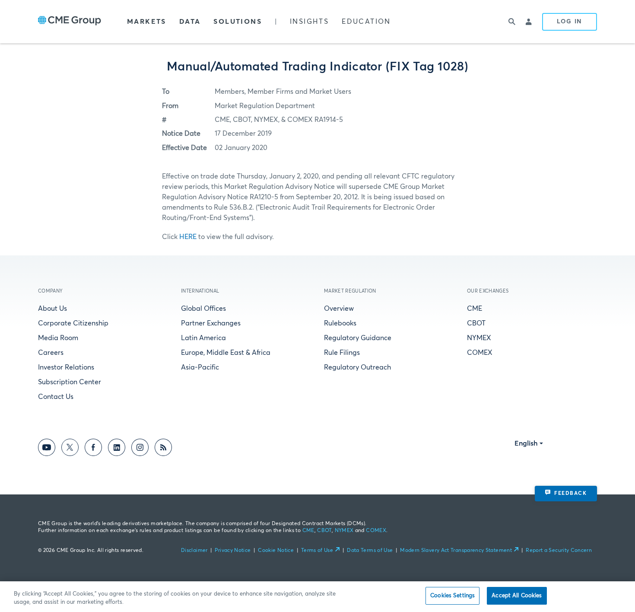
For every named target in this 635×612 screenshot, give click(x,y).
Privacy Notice (233, 550)
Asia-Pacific (200, 367)
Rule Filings (342, 352)
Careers (51, 352)
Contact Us (55, 396)
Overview (339, 308)
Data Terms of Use (370, 550)
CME (474, 308)
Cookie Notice (276, 550)
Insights (309, 21)
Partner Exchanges (211, 323)
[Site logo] (69, 22)
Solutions (237, 21)
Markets (146, 21)
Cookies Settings (452, 596)
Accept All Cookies (517, 596)
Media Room (58, 338)
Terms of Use (317, 550)
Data (190, 21)
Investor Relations (66, 367)
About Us (52, 308)
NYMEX (479, 338)
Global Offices (203, 308)
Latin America (203, 338)
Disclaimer (194, 550)
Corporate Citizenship (73, 323)
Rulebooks (340, 323)
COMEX (479, 352)
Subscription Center (69, 382)
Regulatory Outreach (357, 367)
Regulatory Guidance (357, 338)
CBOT (476, 323)
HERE (188, 236)
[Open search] (512, 21)
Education (366, 21)
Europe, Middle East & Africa (225, 352)
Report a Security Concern (559, 550)
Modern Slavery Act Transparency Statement (456, 550)
